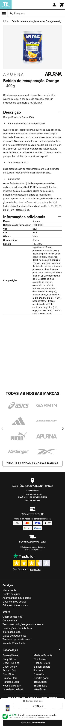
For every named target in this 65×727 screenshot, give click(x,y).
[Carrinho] (61, 4)
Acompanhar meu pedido (17, 598)
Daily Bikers (9, 659)
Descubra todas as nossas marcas (32, 463)
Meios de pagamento (14, 635)
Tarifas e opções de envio (17, 639)
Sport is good (41, 678)
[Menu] (4, 13)
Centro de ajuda (12, 594)
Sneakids (39, 674)
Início (6, 21)
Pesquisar (19, 13)
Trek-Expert (40, 682)
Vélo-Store (40, 689)
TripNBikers (40, 685)
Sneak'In (39, 670)
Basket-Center (11, 655)
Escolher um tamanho (33, 722)
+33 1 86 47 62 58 (32, 500)
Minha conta (9, 590)
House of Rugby (12, 685)
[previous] (2, 428)
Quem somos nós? (13, 616)
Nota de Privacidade (14, 643)
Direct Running (11, 663)
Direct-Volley (10, 666)
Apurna (13, 74)
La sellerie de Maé (13, 689)
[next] (63, 428)
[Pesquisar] (11, 13)
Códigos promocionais (15, 605)
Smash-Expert (42, 666)
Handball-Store (11, 682)
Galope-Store (10, 678)
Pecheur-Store (42, 663)
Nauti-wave (40, 659)
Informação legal (12, 632)
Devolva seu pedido (32, 549)
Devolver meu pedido (15, 601)
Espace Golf (9, 670)
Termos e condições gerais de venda (23, 624)
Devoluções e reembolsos (17, 628)
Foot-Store (8, 674)
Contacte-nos (33, 490)
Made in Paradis (43, 655)
